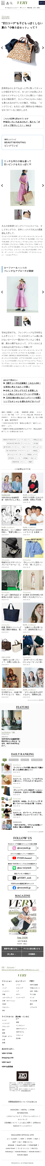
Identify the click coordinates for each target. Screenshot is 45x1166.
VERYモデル (20, 1032)
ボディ (18, 994)
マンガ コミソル (23, 1148)
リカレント (19, 1035)
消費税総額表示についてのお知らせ (22, 1102)
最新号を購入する (11, 949)
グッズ (32, 997)
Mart (36, 1139)
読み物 (18, 1038)
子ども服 (33, 994)
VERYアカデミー (21, 1029)
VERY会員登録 (7, 1067)
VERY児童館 (34, 985)
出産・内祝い (34, 991)
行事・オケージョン (8, 1001)
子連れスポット (35, 988)
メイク (18, 985)
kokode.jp (9, 1151)
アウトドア (5, 1026)
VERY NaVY (6, 1062)
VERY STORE (7, 1053)
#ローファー (27, 447)
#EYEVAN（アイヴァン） (12, 447)
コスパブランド (7, 997)
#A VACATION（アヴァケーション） (18, 451)
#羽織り (26, 458)
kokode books (34, 1151)
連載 (17, 1022)
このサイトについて (13, 1116)
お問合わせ (37, 1122)
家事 (3, 1033)
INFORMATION (22, 1113)
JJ (8, 1139)
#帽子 (31, 462)
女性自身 (11, 1145)
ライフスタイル (8, 1016)
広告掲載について (10, 1122)
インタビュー (20, 1025)
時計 (3, 1010)
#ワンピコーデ (13, 454)
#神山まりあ (38, 440)
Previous (2, 48)
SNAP (4, 1004)
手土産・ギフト (7, 1036)
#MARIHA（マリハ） (19, 462)
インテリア (5, 1023)
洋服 (3, 994)
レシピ (4, 1020)
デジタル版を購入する (31, 949)
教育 (31, 1004)
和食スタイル (28, 1142)
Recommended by (33, 700)
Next (43, 48)
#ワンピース (37, 447)
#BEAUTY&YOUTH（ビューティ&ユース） (17, 440)
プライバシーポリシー (31, 1116)
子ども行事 (33, 1001)
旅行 (3, 1030)
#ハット (22, 454)
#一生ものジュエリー (12, 8)
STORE (32, 1110)
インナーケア (20, 997)
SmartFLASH (21, 1145)
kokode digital (22, 1155)
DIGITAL (24, 1110)
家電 (3, 1043)
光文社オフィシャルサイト (22, 1126)
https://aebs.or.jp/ (26, 1090)
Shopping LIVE (7, 1058)
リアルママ (33, 1007)
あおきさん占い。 (8, 1049)
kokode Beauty (21, 1151)
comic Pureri (10, 1148)
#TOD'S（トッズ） (15, 458)
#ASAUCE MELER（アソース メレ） (19, 443)
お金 (3, 1039)
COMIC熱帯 (33, 1145)
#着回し (35, 451)
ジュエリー (5, 991)
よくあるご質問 (24, 1122)
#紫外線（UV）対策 (33, 8)
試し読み (10, 954)
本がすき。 (35, 1148)
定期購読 (31, 954)
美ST (14, 1142)
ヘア (17, 991)
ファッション (5, 16)
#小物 (36, 443)
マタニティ (5, 1007)
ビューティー (21, 981)
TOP (3, 967)
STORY (29, 1139)
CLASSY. (14, 1139)
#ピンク (33, 458)
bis (19, 1142)
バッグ (4, 988)
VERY (22, 1139)
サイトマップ (22, 1119)
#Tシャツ (23, 8)
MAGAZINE (14, 1110)
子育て (31, 981)
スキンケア (19, 988)
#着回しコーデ (32, 454)
